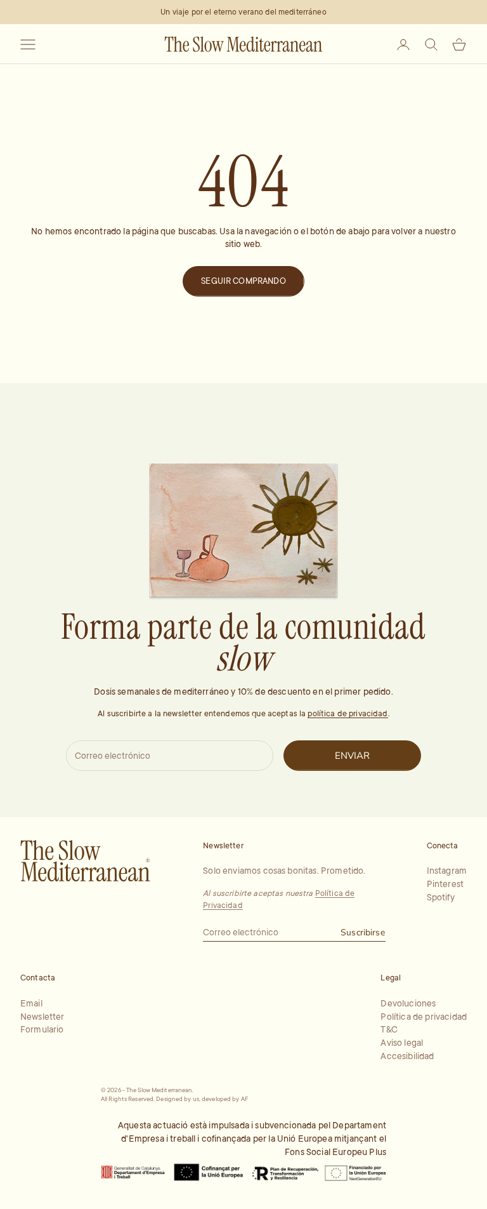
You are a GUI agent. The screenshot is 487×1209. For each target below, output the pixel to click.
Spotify (441, 897)
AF (245, 1098)
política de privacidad (347, 713)
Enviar (352, 755)
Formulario (42, 1029)
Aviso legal (401, 1043)
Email (31, 1003)
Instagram (447, 870)
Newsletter (42, 1017)
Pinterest (445, 884)
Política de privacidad (423, 1017)
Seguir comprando (243, 281)
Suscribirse (363, 932)
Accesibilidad (407, 1056)
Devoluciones (408, 1003)
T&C (388, 1029)
